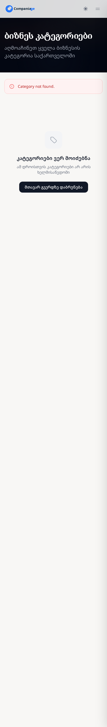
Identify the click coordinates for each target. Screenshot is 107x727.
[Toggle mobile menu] (98, 9)
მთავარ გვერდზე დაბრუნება (54, 187)
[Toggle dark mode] (86, 9)
